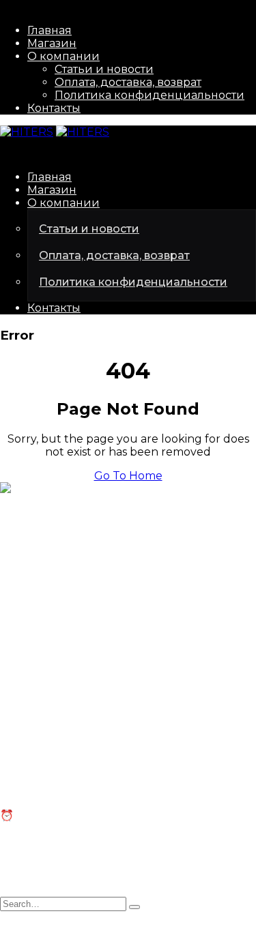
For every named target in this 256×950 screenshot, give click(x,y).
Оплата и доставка (53, 760)
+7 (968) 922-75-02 (51, 573)
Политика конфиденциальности (149, 95)
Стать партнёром (48, 653)
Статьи (19, 734)
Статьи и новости (104, 69)
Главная (49, 30)
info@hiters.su (39, 549)
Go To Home (128, 475)
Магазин (51, 43)
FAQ (11, 747)
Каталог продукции (57, 640)
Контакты (54, 108)
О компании (63, 56)
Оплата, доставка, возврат (128, 82)
